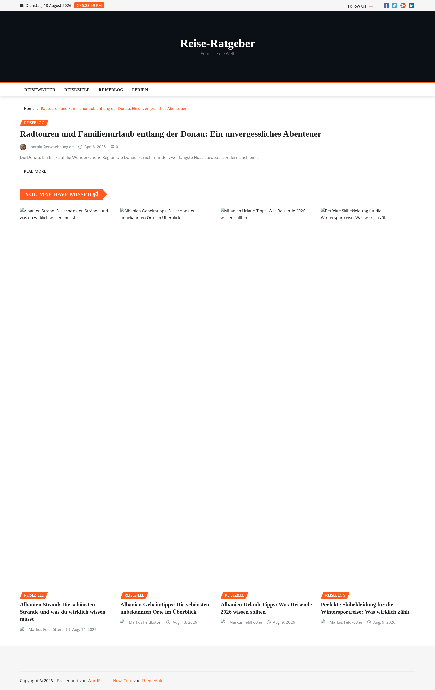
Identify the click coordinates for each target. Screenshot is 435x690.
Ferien (140, 90)
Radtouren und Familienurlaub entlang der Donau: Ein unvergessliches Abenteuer (114, 108)
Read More (35, 171)
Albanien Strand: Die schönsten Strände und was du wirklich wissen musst (62, 611)
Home (29, 108)
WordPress (98, 680)
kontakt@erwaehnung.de (51, 146)
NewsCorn (123, 680)
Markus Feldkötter (45, 629)
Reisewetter (39, 90)
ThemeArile (152, 680)
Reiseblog (111, 90)
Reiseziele (77, 90)
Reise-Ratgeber (217, 43)
